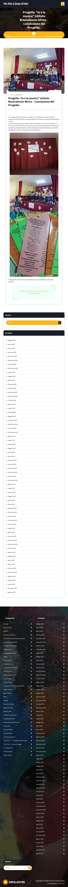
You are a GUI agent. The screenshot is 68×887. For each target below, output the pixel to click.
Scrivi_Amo (7, 726)
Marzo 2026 (11, 348)
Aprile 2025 (11, 380)
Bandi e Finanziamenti (10, 642)
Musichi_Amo (8, 711)
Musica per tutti (8, 708)
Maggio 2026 (12, 340)
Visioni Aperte (8, 755)
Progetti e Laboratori (10, 715)
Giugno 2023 (11, 444)
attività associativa (9, 635)
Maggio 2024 (12, 416)
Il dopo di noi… (8, 664)
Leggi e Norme (8, 689)
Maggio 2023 (12, 448)
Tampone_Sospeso (9, 737)
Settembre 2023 (13, 432)
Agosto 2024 (11, 404)
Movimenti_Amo (9, 704)
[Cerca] (59, 322)
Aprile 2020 (11, 532)
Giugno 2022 (11, 492)
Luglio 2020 (11, 528)
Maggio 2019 (12, 556)
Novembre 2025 (12, 360)
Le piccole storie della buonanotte (14, 686)
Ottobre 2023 (12, 428)
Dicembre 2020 (12, 520)
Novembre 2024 (12, 396)
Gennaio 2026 (12, 352)
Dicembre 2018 (12, 572)
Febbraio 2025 (12, 384)
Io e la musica (43, 90)
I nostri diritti (8, 660)
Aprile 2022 (11, 500)
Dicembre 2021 (12, 512)
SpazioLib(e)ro (8, 733)
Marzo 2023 (11, 456)
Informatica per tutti (10, 675)
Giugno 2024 (11, 412)
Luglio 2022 (11, 488)
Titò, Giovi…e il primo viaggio (13, 744)
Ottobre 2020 (12, 524)
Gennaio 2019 (12, 568)
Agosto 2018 (11, 576)
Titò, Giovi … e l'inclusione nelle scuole (15, 740)
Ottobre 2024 (12, 400)
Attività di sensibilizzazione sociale (27, 90)
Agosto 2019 (11, 552)
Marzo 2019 (11, 564)
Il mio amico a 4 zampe (10, 668)
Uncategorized (8, 751)
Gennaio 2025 (12, 388)
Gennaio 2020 (12, 536)
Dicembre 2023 (12, 420)
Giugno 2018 (11, 580)
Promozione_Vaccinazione (12, 722)
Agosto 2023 (11, 436)
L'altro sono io (8, 682)
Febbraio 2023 (12, 460)
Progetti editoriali (9, 719)
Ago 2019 (12, 95)
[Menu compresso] (62, 4)
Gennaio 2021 (12, 516)
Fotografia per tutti (10, 653)
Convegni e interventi (10, 646)
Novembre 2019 (12, 544)
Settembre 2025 (13, 368)
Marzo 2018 (11, 584)
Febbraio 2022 (12, 508)
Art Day (6, 624)
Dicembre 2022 (12, 468)
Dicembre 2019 (12, 540)
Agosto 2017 (11, 592)
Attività (12, 90)
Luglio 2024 (11, 408)
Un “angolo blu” (8, 748)
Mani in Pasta (8, 693)
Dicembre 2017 (12, 588)
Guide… (6, 657)
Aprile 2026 (11, 344)
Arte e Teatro (8, 627)
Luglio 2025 (11, 372)
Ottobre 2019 (12, 548)
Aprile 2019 (11, 560)
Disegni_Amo (8, 649)
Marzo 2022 (11, 504)
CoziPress (60, 883)
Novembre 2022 (12, 472)
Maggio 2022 (12, 496)
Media (5, 697)
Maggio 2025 (12, 376)
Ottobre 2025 (12, 364)
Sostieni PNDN (8, 729)
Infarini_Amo (8, 671)
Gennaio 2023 (12, 464)
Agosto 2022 (11, 484)
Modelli (6, 700)
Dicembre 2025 (12, 356)
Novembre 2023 (12, 424)
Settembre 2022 (13, 480)
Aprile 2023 (11, 452)
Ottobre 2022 (12, 476)
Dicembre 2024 (12, 392)
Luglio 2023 (11, 440)
